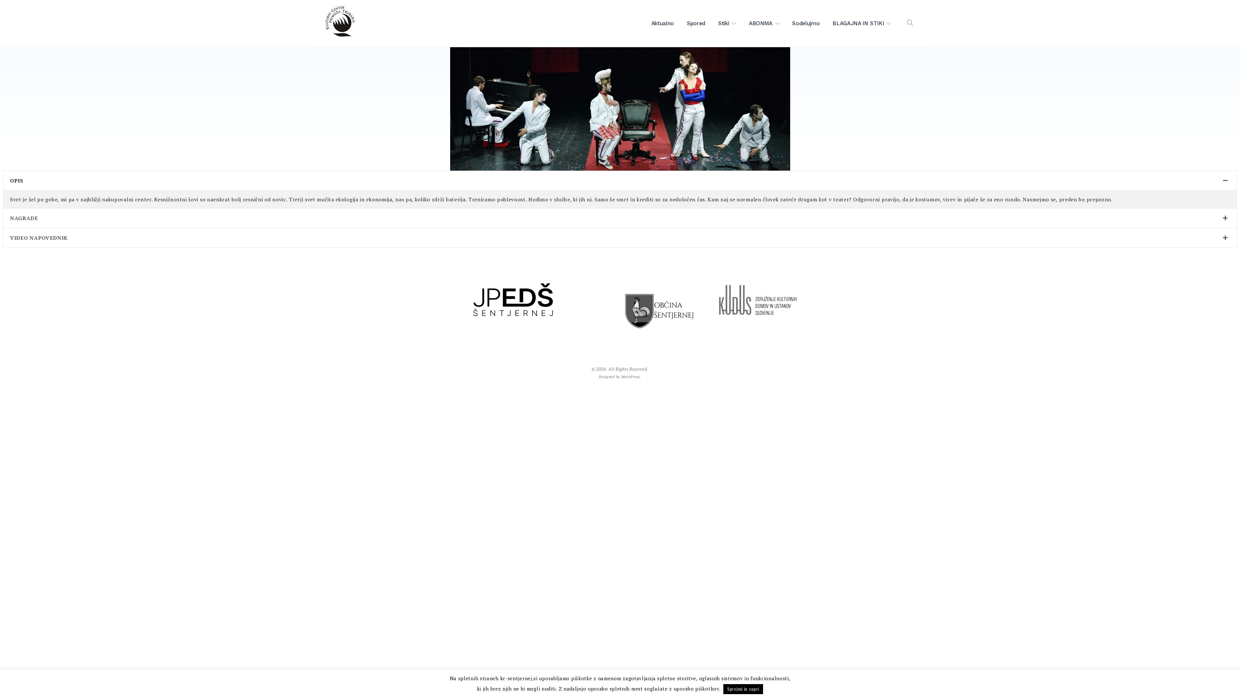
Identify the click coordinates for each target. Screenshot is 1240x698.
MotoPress (630, 376)
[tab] (620, 181)
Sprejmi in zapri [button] (743, 689)
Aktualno (662, 23)
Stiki (723, 23)
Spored (696, 23)
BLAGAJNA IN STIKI (858, 23)
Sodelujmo (806, 23)
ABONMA (760, 23)
